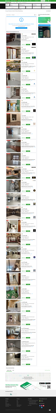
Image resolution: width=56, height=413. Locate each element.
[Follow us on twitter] (40, 408)
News (17, 401)
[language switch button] (46, 0)
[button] (7, 5)
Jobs (6, 402)
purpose (7, 4)
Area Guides (19, 0)
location (20, 4)
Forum (17, 402)
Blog (22, 0)
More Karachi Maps (47, 370)
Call (28, 44)
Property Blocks (14, 0)
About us (6, 400)
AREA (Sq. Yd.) (43, 4)
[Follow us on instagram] (42, 406)
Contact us (6, 401)
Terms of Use (7, 406)
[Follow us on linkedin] (42, 408)
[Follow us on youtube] (44, 406)
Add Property (18, 406)
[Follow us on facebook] (40, 406)
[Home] (5, 0)
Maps (25, 0)
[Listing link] (21, 39)
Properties (8, 0)
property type (34, 4)
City (10, 4)
